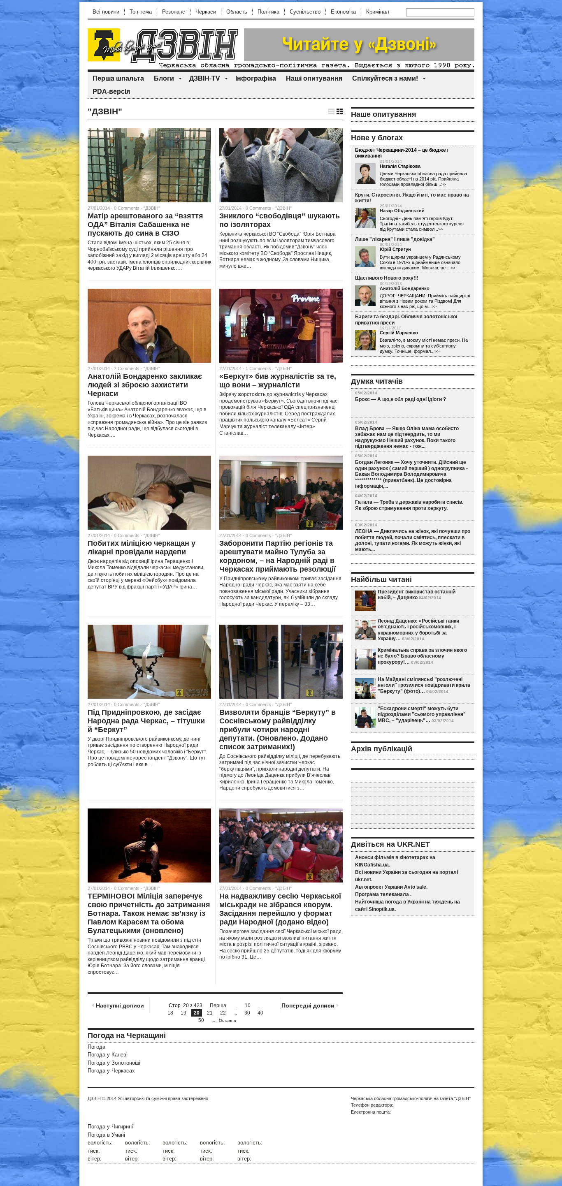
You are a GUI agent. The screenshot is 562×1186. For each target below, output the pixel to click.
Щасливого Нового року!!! (386, 278)
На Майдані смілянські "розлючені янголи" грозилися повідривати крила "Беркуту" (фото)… (424, 685)
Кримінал (377, 12)
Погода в (106, 1135)
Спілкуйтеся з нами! (385, 78)
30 (247, 1013)
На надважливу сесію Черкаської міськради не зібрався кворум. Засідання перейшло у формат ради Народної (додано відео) (280, 909)
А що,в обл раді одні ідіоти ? (411, 399)
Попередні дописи (307, 1005)
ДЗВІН (94, 1098)
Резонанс (173, 12)
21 (210, 1013)
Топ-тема (141, 12)
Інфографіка (255, 78)
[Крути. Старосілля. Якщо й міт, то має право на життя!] (365, 218)
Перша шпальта (118, 78)
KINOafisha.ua (372, 865)
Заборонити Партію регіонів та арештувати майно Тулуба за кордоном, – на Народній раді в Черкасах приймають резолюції (277, 556)
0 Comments (126, 208)
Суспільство (305, 12)
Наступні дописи (120, 1005)
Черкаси (205, 12)
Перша (218, 1005)
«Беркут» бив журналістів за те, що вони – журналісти (277, 380)
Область (236, 12)
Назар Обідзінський (402, 210)
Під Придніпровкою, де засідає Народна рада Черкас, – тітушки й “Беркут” (146, 721)
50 (201, 1020)
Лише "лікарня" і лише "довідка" (395, 239)
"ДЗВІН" (152, 208)
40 (260, 1013)
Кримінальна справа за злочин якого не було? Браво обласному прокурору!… (422, 656)
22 (223, 1013)
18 (170, 1013)
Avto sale (415, 887)
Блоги (164, 78)
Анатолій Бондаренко (405, 288)
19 (183, 1013)
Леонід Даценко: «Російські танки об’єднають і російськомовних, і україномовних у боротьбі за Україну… (418, 630)
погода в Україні (404, 902)
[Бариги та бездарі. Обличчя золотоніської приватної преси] (365, 340)
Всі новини (106, 12)
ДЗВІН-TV (204, 78)
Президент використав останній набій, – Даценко (416, 594)
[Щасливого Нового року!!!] (365, 296)
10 (248, 1005)
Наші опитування (314, 78)
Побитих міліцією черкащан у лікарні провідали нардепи (141, 547)
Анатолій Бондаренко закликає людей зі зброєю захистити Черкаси (145, 385)
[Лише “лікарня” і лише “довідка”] (365, 257)
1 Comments (258, 368)
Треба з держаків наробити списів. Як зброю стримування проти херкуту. (409, 505)
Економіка (343, 12)
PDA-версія (111, 91)
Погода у (108, 1055)
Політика (268, 12)
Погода (96, 1047)
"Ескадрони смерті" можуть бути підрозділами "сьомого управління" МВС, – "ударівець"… (422, 714)
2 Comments (126, 368)
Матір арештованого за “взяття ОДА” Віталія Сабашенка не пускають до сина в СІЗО (145, 224)
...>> (438, 229)
